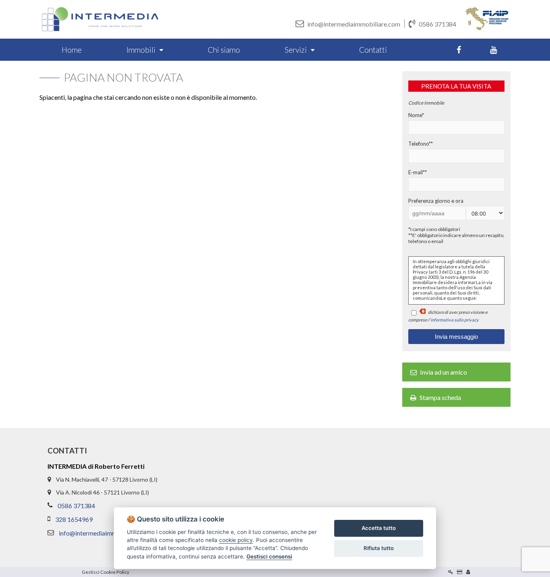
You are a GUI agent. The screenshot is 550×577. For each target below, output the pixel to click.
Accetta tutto (379, 528)
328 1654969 (74, 519)
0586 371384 (437, 24)
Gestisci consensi (269, 556)
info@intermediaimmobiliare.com (353, 24)
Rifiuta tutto (379, 548)
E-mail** (417, 172)
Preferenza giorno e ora (435, 201)
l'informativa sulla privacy (453, 319)
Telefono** (420, 143)
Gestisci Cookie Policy (105, 572)
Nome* (416, 115)
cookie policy (236, 540)
